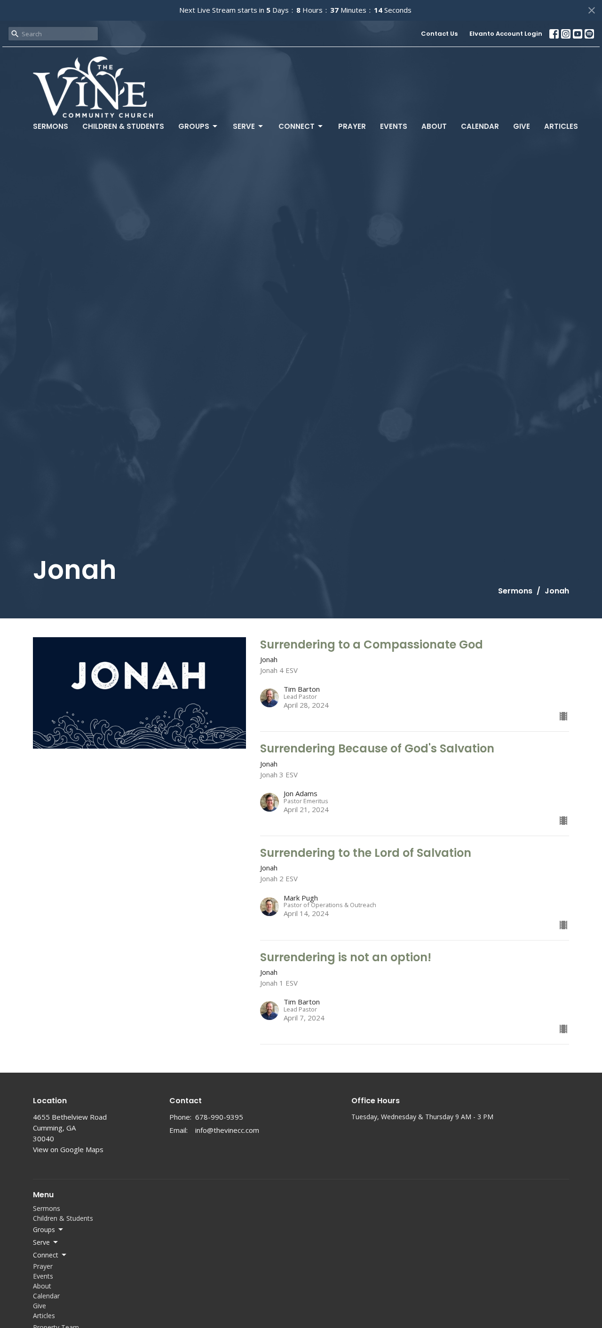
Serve (244, 126)
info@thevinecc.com (227, 1130)
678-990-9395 (219, 1117)
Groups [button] (44, 1229)
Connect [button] (45, 1254)
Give (521, 126)
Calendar (480, 126)
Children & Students (123, 126)
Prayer (352, 126)
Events (393, 126)
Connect (296, 126)
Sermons (50, 126)
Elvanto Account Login (505, 33)
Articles (561, 126)
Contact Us (439, 33)
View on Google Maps (68, 1149)
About (434, 126)
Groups (193, 126)
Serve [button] (41, 1242)
